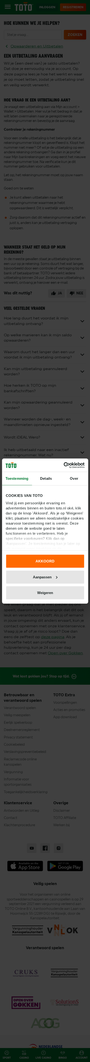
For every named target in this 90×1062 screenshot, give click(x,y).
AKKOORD (45, 561)
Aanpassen (42, 577)
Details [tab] (46, 478)
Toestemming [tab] (17, 478)
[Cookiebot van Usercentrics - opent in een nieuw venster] (64, 465)
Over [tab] (74, 478)
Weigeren (45, 593)
